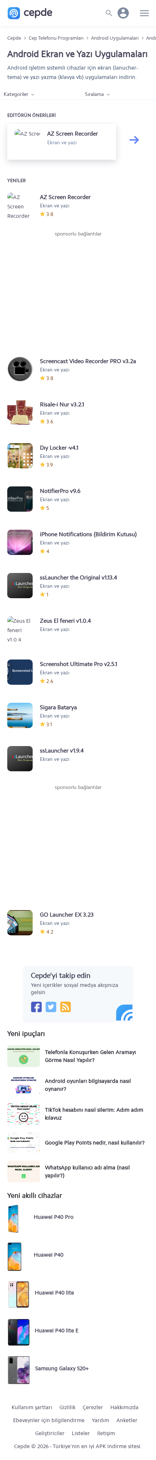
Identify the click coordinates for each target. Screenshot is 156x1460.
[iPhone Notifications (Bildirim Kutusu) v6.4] (23, 542)
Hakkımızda (124, 1407)
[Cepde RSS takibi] (65, 1006)
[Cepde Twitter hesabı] (50, 1006)
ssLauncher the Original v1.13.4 (78, 577)
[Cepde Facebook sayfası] (36, 1006)
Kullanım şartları (32, 1407)
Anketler (126, 1420)
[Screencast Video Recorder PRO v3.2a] (23, 369)
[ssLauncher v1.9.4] (23, 758)
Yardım (100, 1420)
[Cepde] (30, 13)
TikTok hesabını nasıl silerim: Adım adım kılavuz (94, 1114)
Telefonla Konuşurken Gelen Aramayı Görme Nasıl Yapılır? (90, 1056)
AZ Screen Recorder (65, 197)
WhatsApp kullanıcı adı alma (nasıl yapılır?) (87, 1171)
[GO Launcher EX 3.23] (23, 922)
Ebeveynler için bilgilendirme (49, 1420)
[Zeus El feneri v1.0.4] (23, 628)
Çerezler (93, 1407)
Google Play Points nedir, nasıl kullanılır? (95, 1142)
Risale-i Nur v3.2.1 (62, 404)
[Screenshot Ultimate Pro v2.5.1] (23, 672)
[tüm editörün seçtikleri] (138, 145)
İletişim (106, 1433)
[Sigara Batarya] (23, 715)
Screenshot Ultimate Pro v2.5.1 (78, 664)
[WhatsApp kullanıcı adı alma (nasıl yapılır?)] (23, 1171)
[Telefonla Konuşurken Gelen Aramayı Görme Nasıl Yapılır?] (23, 1056)
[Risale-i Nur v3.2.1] (23, 412)
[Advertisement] (78, 291)
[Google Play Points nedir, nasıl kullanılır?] (23, 1143)
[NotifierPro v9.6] (23, 499)
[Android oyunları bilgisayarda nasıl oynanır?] (23, 1085)
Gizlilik (67, 1407)
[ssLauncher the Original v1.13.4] (23, 585)
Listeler (81, 1433)
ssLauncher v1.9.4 (62, 750)
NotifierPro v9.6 (60, 491)
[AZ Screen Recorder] (23, 205)
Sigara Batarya (58, 707)
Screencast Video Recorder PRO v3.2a (88, 361)
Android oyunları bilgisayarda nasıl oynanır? (88, 1085)
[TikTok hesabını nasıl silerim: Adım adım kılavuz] (23, 1114)
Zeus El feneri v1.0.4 (65, 620)
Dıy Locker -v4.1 (59, 447)
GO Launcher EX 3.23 (67, 914)
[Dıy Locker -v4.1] (23, 455)
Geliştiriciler (50, 1433)
